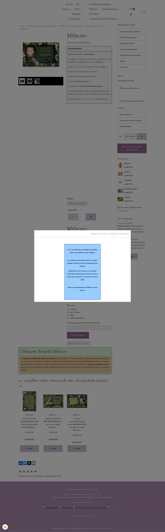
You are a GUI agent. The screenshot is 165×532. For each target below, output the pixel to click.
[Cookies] (5, 527)
